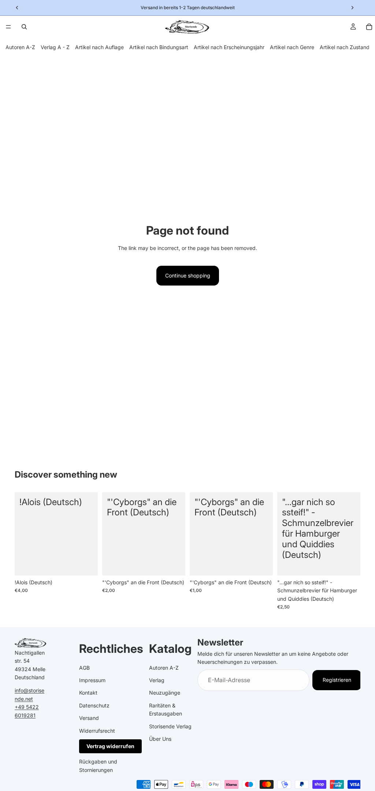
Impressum (92, 680)
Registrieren (337, 680)
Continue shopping (187, 275)
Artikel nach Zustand (345, 47)
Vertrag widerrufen (110, 746)
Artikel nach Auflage (99, 47)
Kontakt (88, 693)
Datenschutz (94, 705)
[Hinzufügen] (86, 564)
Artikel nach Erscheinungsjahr (229, 47)
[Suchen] (24, 27)
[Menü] (8, 26)
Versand (89, 718)
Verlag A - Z (55, 47)
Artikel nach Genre (292, 47)
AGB (84, 668)
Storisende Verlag (170, 726)
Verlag (156, 680)
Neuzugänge (164, 693)
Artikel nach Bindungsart (158, 47)
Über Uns (160, 739)
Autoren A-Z (20, 47)
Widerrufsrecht (97, 731)
